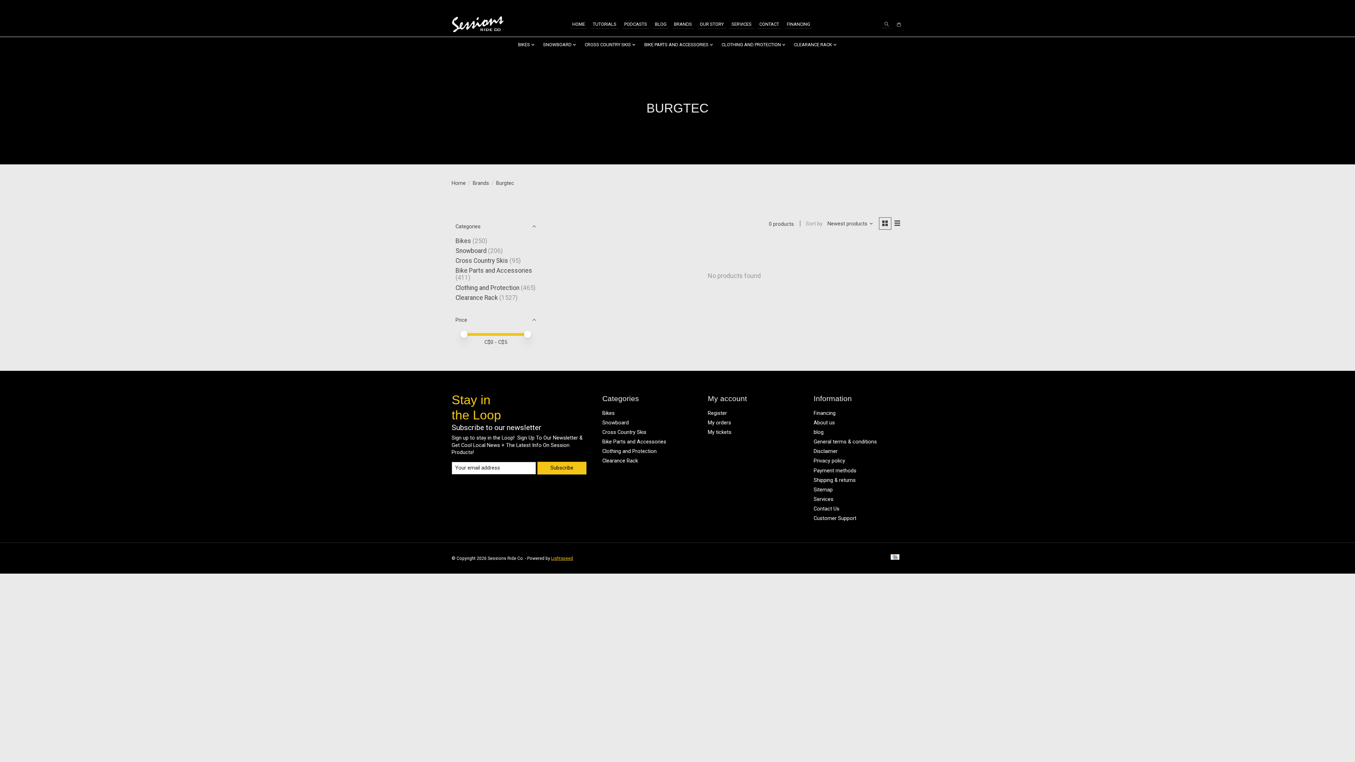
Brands (683, 24)
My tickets (719, 432)
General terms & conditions (845, 442)
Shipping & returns (835, 480)
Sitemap (823, 489)
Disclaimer (826, 451)
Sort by (814, 223)
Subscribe (561, 468)
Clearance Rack (477, 297)
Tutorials (604, 24)
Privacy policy (829, 461)
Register (717, 413)
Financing (798, 24)
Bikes (463, 240)
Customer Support (835, 518)
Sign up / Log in (883, 6)
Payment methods (835, 470)
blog (819, 432)
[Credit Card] (895, 558)
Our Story (712, 24)
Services (741, 24)
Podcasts (635, 24)
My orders (719, 422)
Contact (769, 24)
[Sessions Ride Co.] (478, 24)
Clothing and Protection (487, 287)
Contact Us (826, 509)
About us (824, 422)
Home (578, 24)
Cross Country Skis (482, 260)
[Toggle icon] (886, 24)
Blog (661, 24)
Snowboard (471, 250)
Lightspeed (562, 558)
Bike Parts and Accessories (494, 270)
